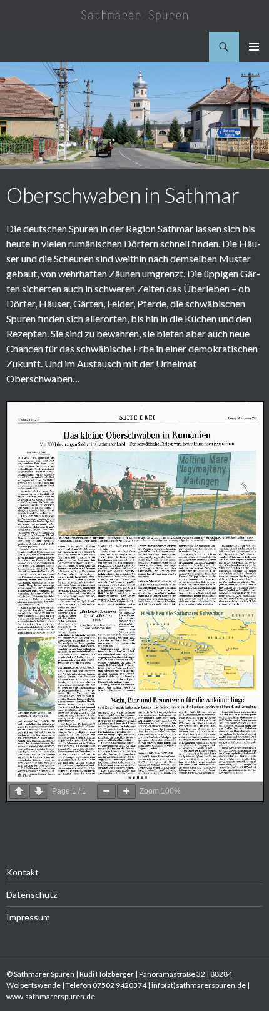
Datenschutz (31, 894)
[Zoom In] (126, 791)
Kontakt (22, 872)
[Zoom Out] (106, 791)
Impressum (28, 917)
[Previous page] (18, 791)
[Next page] (38, 791)
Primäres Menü (254, 47)
